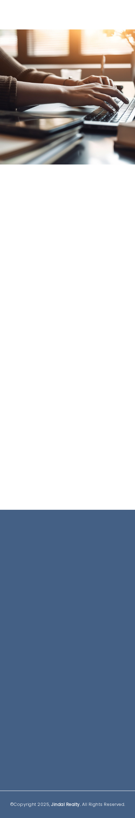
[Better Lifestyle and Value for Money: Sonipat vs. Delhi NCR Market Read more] (67, 230)
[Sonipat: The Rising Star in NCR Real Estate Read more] (67, 333)
